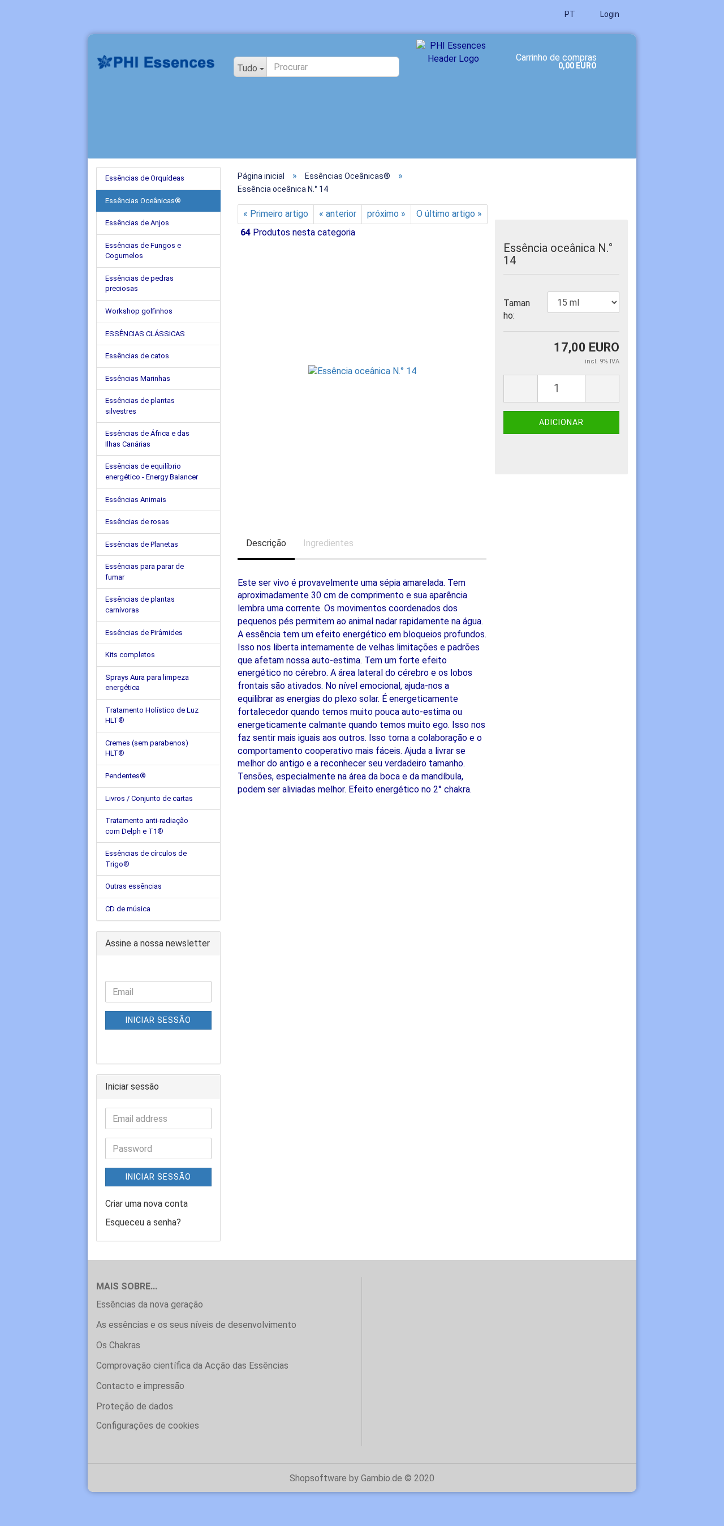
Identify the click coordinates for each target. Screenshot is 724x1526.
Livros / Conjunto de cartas (149, 798)
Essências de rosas (137, 521)
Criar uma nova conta (146, 1203)
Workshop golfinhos (139, 311)
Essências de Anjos (137, 222)
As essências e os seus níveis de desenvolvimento (196, 1324)
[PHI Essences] (156, 62)
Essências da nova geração (149, 1304)
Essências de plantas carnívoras (140, 604)
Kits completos (130, 654)
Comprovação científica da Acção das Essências (192, 1365)
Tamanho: (516, 310)
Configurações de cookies (147, 1425)
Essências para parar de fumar (144, 571)
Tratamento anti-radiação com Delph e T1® (146, 825)
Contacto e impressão (140, 1386)
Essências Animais (135, 499)
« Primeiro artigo (275, 213)
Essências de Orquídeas (144, 178)
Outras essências (133, 886)
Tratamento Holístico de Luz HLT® (152, 715)
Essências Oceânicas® (143, 200)
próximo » (386, 213)
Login (608, 14)
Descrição (266, 543)
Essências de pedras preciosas (139, 283)
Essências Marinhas (137, 378)
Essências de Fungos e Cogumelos (143, 250)
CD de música (127, 909)
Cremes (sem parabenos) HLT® (146, 748)
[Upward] (693, 1509)
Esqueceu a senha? (143, 1222)
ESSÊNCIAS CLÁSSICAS (145, 333)
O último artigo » (449, 213)
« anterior (337, 213)
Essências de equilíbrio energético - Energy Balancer (151, 471)
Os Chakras (118, 1345)
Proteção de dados (134, 1406)
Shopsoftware (318, 1478)
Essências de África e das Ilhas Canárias (147, 438)
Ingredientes (328, 543)
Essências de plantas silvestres (140, 405)
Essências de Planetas (141, 544)
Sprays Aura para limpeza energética (147, 682)
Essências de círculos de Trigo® (146, 858)
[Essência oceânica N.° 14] (362, 367)
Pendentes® (125, 775)
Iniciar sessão (158, 1020)
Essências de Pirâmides (144, 632)
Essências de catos (137, 356)
